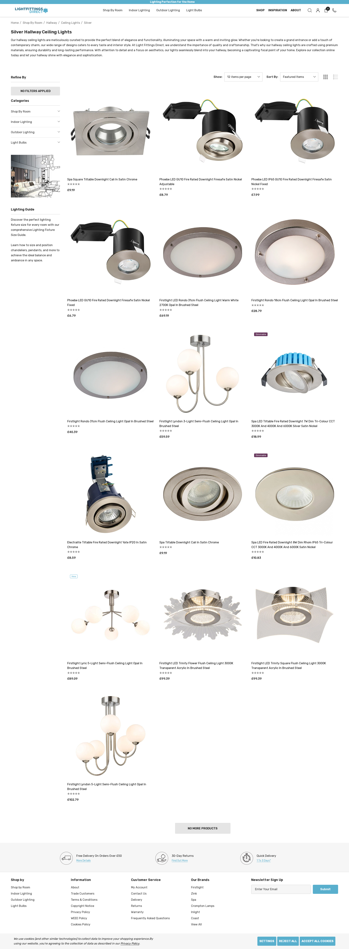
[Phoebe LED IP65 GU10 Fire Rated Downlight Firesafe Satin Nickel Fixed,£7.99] (294, 131)
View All (196, 924)
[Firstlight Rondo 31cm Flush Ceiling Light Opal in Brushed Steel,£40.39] (110, 373)
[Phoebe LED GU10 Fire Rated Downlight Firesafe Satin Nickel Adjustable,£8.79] (202, 131)
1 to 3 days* (264, 860)
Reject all (288, 941)
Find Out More (180, 860)
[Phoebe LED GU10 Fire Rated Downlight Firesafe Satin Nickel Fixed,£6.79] (110, 252)
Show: (218, 76)
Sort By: (272, 76)
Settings (266, 941)
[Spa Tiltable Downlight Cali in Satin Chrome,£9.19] (202, 494)
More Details (83, 860)
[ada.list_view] (335, 76)
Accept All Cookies (318, 941)
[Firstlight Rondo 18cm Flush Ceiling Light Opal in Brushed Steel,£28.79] (294, 252)
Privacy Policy (130, 943)
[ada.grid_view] (325, 76)
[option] (91, 858)
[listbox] (299, 76)
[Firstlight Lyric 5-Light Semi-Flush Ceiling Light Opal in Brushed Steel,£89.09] (110, 615)
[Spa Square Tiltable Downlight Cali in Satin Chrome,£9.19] (110, 131)
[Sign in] (318, 10)
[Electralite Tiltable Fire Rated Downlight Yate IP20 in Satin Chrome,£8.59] (110, 494)
